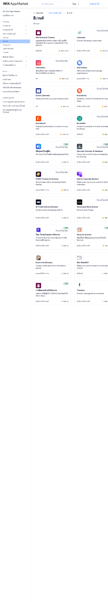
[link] (15, 11)
